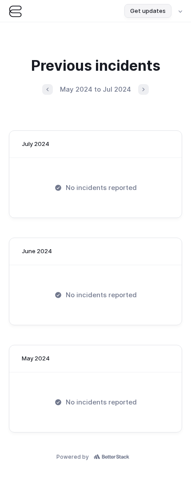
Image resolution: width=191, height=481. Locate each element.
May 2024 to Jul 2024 (95, 89)
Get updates (148, 10)
